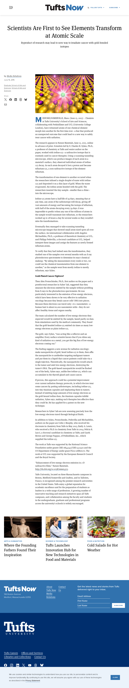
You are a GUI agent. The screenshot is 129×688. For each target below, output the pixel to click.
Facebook (5, 665)
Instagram (11, 665)
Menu (11, 7)
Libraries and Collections (17, 656)
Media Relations (14, 76)
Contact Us (62, 588)
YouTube (29, 665)
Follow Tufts (96, 8)
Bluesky (41, 665)
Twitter (23, 665)
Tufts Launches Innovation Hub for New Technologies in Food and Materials (62, 552)
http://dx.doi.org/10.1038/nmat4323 (51, 469)
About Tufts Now (51, 588)
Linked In (17, 665)
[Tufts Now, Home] (64, 7)
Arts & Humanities (13, 541)
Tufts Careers (11, 653)
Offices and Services (32, 653)
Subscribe (113, 8)
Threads (35, 665)
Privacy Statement (32, 680)
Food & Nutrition (95, 541)
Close (115, 677)
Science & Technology (57, 541)
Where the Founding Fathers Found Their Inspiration (20, 550)
